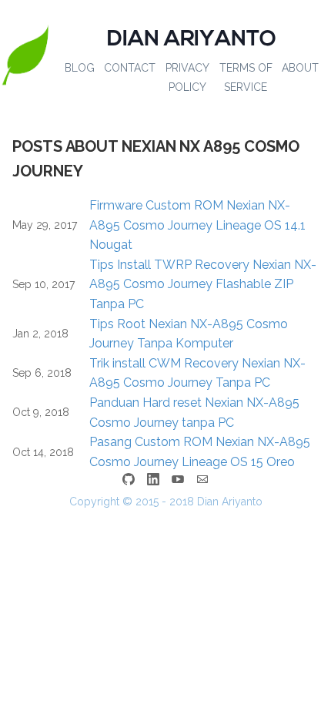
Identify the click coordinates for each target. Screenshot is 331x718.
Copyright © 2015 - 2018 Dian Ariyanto (165, 501)
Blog (80, 68)
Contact (129, 68)
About (300, 68)
